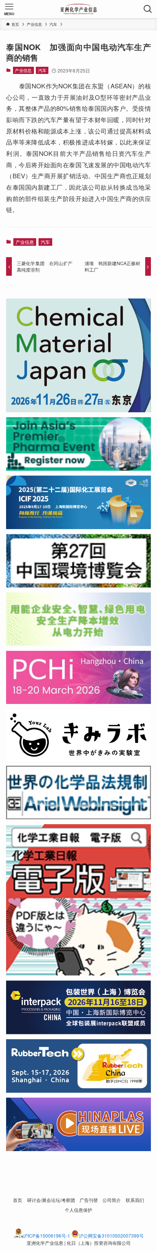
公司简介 (112, 1200)
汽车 (42, 70)
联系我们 (135, 1200)
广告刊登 (89, 1200)
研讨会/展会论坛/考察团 (51, 1200)
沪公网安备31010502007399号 (111, 1235)
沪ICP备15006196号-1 (46, 1235)
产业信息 (23, 70)
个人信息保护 (78, 1209)
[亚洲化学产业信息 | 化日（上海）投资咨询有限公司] (78, 9)
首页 (17, 1200)
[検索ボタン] (148, 9)
